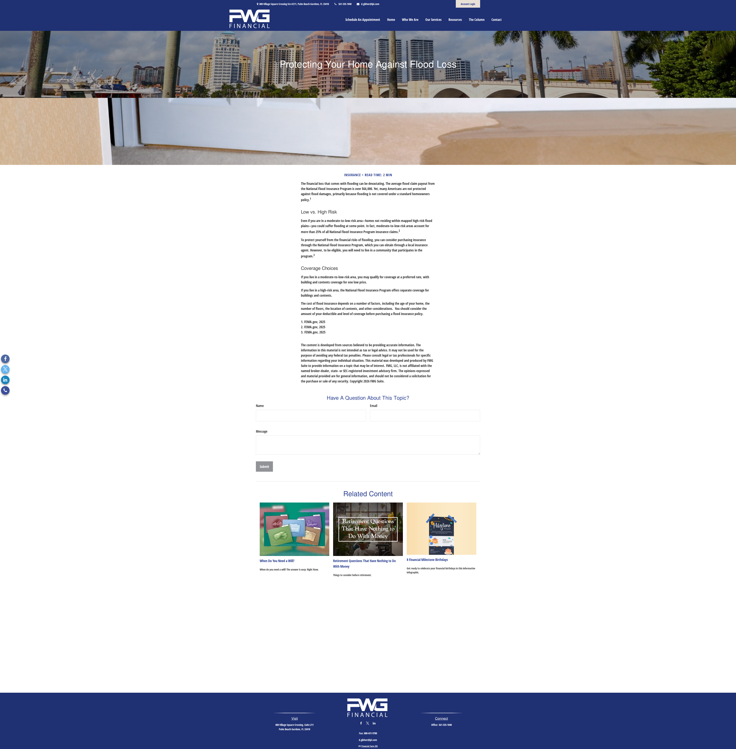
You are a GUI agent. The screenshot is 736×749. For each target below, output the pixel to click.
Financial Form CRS (369, 746)
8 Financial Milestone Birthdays (427, 559)
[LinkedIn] (5, 380)
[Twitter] (5, 369)
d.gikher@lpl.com (370, 4)
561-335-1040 (345, 4)
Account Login (468, 4)
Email (373, 405)
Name (260, 405)
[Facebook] (5, 358)
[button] (363, 19)
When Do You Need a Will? (277, 560)
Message (261, 431)
